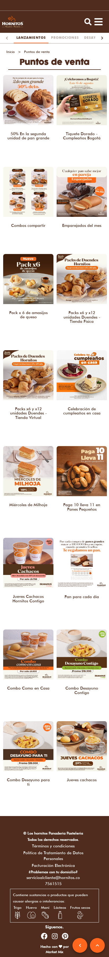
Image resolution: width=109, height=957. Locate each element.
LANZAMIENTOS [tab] (31, 38)
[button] (88, 22)
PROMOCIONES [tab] (65, 38)
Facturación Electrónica (53, 865)
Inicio (10, 52)
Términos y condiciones (53, 846)
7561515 (53, 883)
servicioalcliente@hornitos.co (53, 877)
